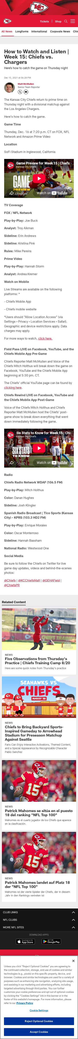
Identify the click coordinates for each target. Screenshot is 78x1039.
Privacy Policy (24, 1003)
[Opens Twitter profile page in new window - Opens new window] (20, 92)
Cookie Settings (39, 1010)
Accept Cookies (39, 1031)
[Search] (65, 21)
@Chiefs (10, 580)
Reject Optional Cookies (39, 1021)
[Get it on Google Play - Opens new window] (51, 943)
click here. (45, 338)
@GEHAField (51, 580)
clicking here (13, 387)
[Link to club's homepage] (7, 20)
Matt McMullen (26, 83)
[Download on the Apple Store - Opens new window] (25, 942)
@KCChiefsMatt (29, 580)
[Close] (73, 961)
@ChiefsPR (12, 585)
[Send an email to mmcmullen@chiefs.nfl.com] (26, 92)
